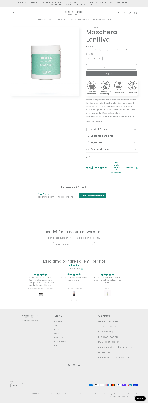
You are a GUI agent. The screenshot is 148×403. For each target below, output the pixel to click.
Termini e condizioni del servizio (126, 394)
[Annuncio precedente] (11, 3)
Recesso (140, 398)
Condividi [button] (93, 157)
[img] (74, 265)
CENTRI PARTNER (61, 342)
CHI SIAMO (58, 321)
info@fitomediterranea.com (118, 347)
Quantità (89, 54)
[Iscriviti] (92, 244)
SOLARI (57, 333)
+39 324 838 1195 (112, 342)
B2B (55, 346)
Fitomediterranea (44, 394)
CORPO (57, 329)
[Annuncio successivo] (136, 3)
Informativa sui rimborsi (83, 394)
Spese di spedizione (107, 50)
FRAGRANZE (59, 337)
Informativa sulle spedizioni (119, 396)
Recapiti (135, 396)
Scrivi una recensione (92, 195)
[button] (12, 12)
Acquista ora (111, 73)
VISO (56, 325)
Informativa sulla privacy (103, 394)
